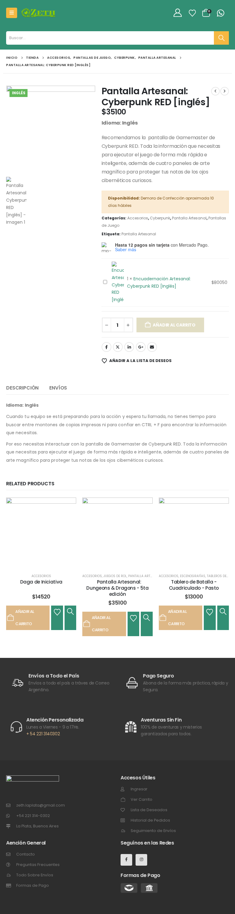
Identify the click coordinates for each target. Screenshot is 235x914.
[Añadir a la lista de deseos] (57, 612)
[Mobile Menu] (11, 13)
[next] (224, 91)
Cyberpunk (160, 218)
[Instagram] (141, 860)
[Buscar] (221, 38)
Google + (141, 347)
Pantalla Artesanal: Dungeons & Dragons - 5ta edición (117, 588)
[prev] (215, 91)
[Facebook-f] (126, 860)
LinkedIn (129, 347)
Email (152, 347)
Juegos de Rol (115, 576)
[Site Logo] (38, 12)
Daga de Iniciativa (41, 582)
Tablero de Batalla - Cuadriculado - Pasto (194, 585)
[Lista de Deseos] (192, 13)
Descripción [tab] (22, 387)
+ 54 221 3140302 (43, 734)
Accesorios (137, 218)
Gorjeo (118, 347)
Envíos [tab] (58, 387)
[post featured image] (41, 533)
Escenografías (192, 576)
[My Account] (178, 13)
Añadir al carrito (174, 325)
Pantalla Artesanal (189, 218)
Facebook (106, 347)
